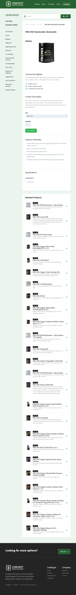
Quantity (28, 121)
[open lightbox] (46, 52)
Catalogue (66, 4)
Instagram (8, 585)
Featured (49, 573)
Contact (58, 4)
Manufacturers (51, 575)
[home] (14, 4)
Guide (49, 570)
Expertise (37, 4)
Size (26, 113)
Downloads (51, 4)
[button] (44, 4)
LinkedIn (15, 585)
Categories (50, 578)
